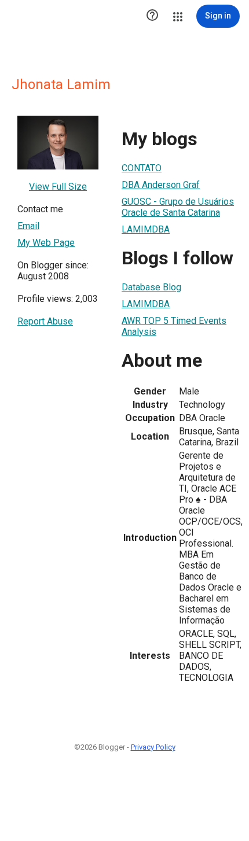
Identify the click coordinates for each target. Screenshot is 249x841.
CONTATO (142, 168)
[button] (152, 16)
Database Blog (151, 287)
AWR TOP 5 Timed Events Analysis (174, 326)
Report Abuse (45, 321)
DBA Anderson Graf (161, 184)
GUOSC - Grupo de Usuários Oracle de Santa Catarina (178, 207)
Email (28, 225)
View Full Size (58, 186)
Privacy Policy (153, 747)
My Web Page (46, 242)
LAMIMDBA (146, 229)
